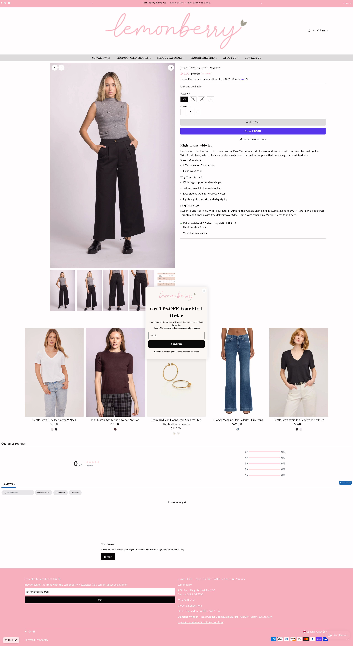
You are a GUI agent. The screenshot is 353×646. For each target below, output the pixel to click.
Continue (177, 344)
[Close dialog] (204, 290)
